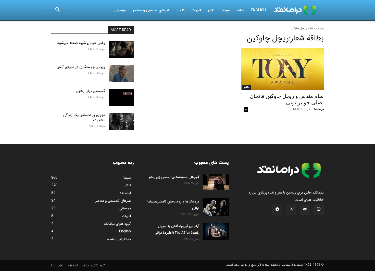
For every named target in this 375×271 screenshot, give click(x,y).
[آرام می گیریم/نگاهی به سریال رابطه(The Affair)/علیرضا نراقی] (216, 231)
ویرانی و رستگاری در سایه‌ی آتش (81, 67)
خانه (240, 10)
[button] (57, 10)
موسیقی (120, 10)
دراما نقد (319, 109)
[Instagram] (319, 210)
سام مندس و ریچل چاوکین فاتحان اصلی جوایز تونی (287, 99)
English (258, 10)
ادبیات (196, 10)
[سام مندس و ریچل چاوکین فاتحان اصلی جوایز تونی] (282, 69)
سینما (226, 10)
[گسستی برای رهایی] (121, 97)
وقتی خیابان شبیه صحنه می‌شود (81, 43)
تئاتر (211, 10)
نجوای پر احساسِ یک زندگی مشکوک (84, 117)
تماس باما (57, 265)
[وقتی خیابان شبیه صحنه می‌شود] (121, 49)
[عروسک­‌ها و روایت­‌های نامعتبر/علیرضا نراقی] (216, 207)
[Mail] (305, 210)
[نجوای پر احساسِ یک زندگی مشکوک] (121, 121)
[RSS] (291, 210)
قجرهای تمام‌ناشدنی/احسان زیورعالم (174, 177)
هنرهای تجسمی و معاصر (151, 10)
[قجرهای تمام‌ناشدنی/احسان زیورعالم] (216, 182)
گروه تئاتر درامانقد (93, 265)
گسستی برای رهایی (90, 91)
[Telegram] (277, 210)
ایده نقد (73, 265)
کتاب (181, 10)
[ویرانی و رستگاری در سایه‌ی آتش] (121, 73)
